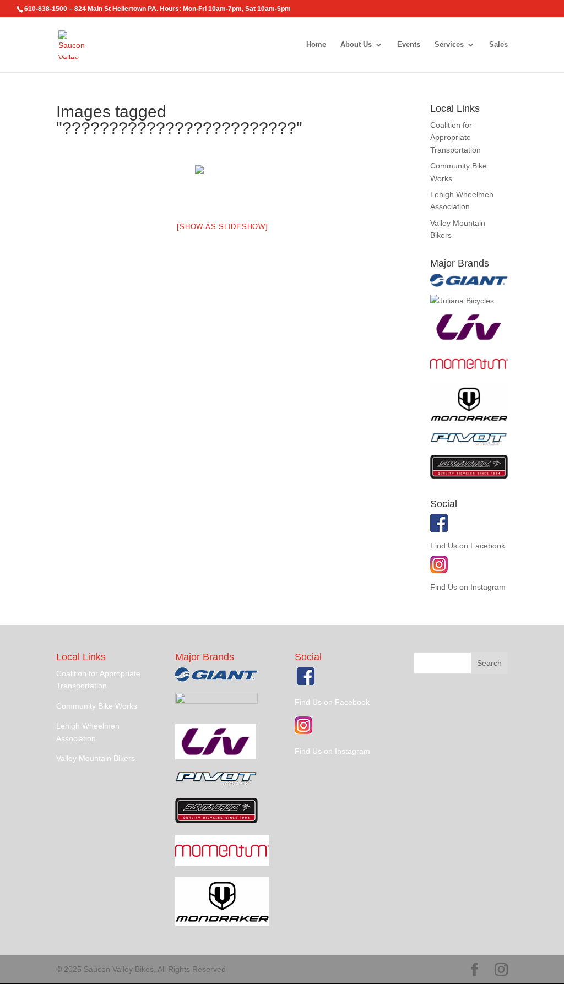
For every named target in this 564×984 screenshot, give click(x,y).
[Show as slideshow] (222, 226)
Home (316, 44)
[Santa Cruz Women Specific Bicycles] (462, 300)
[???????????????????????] (222, 185)
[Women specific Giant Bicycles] (469, 341)
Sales (498, 44)
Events (408, 44)
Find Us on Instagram (468, 587)
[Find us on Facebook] (439, 529)
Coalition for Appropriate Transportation (455, 137)
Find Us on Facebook (467, 545)
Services (449, 44)
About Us (356, 44)
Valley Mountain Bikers (95, 758)
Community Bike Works (96, 706)
